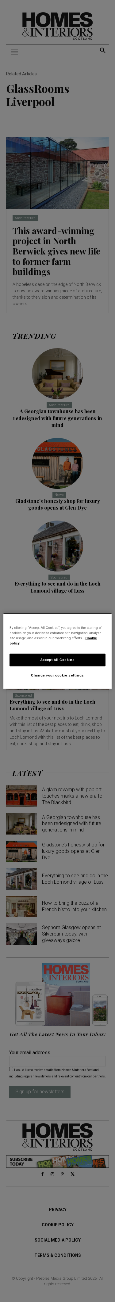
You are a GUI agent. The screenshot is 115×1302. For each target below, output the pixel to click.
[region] (57, 651)
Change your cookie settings (57, 675)
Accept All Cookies (57, 660)
